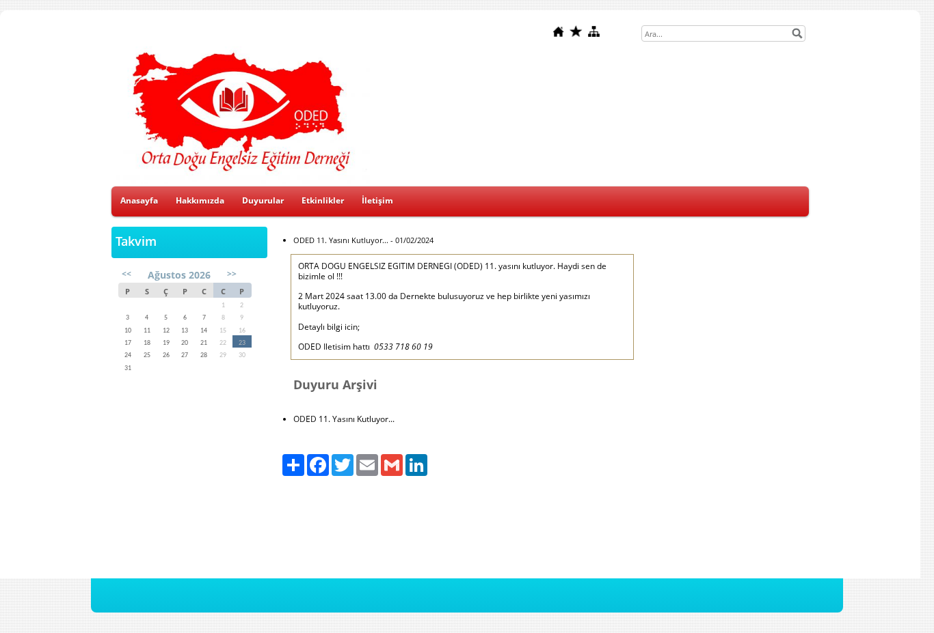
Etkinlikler (323, 200)
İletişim (377, 200)
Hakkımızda (200, 200)
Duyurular (263, 200)
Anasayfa (139, 200)
